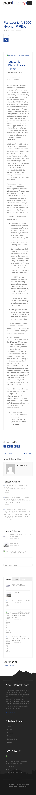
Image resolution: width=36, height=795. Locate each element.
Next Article (28, 453)
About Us (10, 730)
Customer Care (12, 739)
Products (10, 733)
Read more (9, 713)
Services (9, 736)
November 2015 (10, 665)
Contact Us (10, 742)
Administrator (14, 75)
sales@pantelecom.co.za (16, 772)
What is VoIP (14, 543)
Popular (8, 579)
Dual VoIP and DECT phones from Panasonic (15, 489)
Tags (23, 579)
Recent (15, 579)
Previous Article (9, 453)
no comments (15, 79)
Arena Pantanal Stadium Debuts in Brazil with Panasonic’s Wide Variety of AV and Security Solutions (17, 516)
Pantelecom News (14, 77)
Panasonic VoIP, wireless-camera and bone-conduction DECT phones (18, 501)
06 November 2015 (14, 73)
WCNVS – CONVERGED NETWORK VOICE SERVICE (21, 535)
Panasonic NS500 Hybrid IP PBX (16, 65)
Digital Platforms (23, 786)
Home (5, 30)
